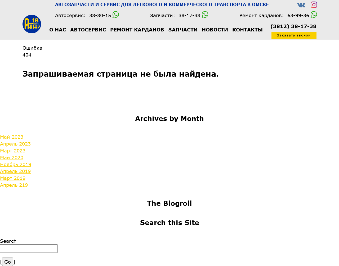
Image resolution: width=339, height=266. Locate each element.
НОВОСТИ (215, 29)
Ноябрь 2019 (15, 164)
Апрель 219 (14, 185)
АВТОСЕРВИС (88, 29)
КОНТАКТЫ (247, 29)
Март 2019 (12, 178)
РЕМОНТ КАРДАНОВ (137, 29)
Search (8, 241)
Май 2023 (11, 137)
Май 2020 (11, 157)
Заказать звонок (294, 35)
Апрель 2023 (15, 144)
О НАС (57, 29)
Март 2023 (12, 150)
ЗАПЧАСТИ (183, 29)
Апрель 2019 (15, 171)
